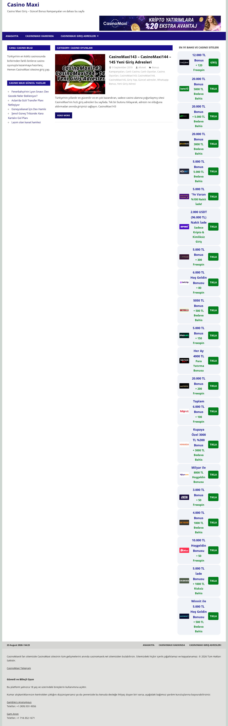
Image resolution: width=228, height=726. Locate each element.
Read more (63, 115)
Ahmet (142, 67)
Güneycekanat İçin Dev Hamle (29, 109)
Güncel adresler (147, 79)
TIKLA (213, 88)
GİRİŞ (213, 62)
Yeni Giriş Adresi (126, 83)
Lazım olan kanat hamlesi (26, 122)
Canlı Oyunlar (148, 71)
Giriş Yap (132, 79)
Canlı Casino (133, 71)
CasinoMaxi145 (117, 79)
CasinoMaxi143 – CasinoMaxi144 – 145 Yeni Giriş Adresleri (140, 59)
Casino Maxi (23, 4)
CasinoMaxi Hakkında (39, 36)
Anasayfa (12, 36)
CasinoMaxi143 (128, 75)
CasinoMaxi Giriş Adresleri (78, 36)
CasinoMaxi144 (146, 75)
